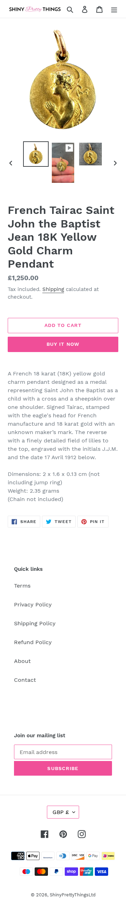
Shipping (53, 289)
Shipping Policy (35, 623)
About (22, 661)
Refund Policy (33, 642)
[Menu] (114, 9)
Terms (22, 585)
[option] (35, 154)
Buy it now (63, 344)
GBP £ (60, 812)
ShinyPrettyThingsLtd (73, 894)
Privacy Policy (33, 604)
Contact (25, 680)
